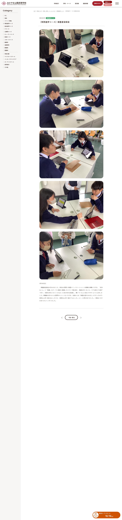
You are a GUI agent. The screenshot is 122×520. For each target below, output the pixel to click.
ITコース (7, 29)
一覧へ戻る (71, 317)
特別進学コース (60, 11)
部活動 (77, 3)
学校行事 (7, 54)
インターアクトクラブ (10, 59)
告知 (6, 18)
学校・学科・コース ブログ (49, 11)
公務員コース (8, 31)
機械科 (6, 42)
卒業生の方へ (108, 5)
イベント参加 (8, 21)
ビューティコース (9, 34)
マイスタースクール (10, 56)
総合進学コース (9, 26)
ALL (6, 15)
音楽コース (7, 37)
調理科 (6, 48)
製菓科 (6, 50)
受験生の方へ (97, 3)
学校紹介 (56, 3)
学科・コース (67, 3)
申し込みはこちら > (96, 516)
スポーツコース (9, 39)
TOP (34, 11)
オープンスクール (9, 62)
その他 (6, 67)
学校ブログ (39, 11)
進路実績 (85, 3)
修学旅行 (7, 64)
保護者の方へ (108, 2)
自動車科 (7, 45)
